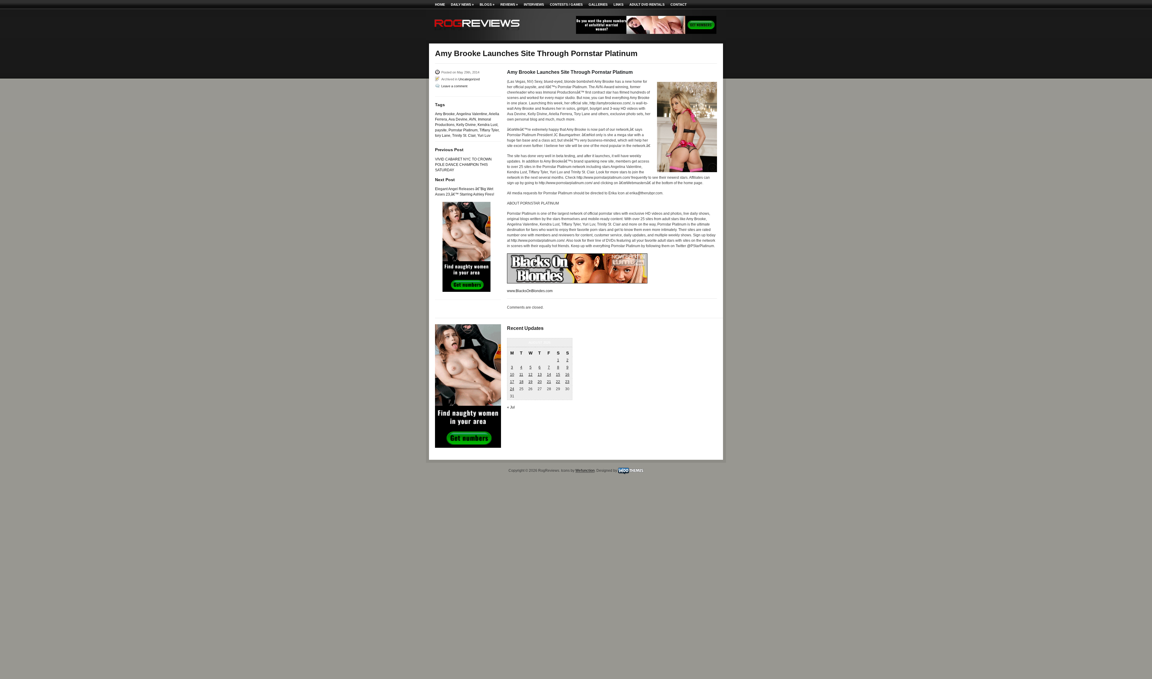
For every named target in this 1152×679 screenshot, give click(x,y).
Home (440, 4)
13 (540, 374)
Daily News (462, 4)
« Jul (511, 407)
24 (512, 389)
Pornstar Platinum (463, 130)
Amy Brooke (445, 114)
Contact (678, 4)
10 (512, 374)
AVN (472, 119)
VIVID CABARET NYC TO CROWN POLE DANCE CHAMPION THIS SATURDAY (463, 164)
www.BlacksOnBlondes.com (530, 291)
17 (512, 382)
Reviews (509, 4)
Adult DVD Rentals (646, 4)
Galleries (598, 4)
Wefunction (585, 471)
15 (558, 374)
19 (530, 382)
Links (618, 4)
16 (567, 374)
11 (521, 374)
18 (521, 382)
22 (558, 382)
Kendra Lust (487, 125)
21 (549, 382)
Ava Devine (457, 119)
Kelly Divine (466, 125)
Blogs (487, 4)
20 (540, 382)
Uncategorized (469, 79)
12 (530, 374)
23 (567, 382)
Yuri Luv (483, 135)
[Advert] (646, 33)
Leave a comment (454, 86)
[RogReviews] (477, 31)
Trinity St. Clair (464, 135)
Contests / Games (566, 4)
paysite (441, 130)
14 (549, 374)
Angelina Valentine (471, 114)
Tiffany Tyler (489, 130)
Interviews (534, 4)
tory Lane (442, 135)
